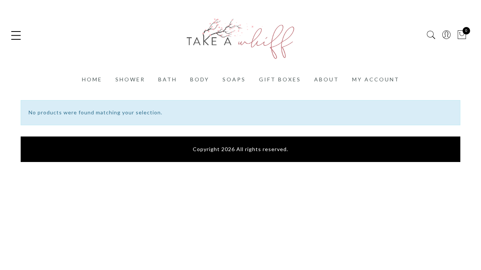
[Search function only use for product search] (431, 35)
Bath (167, 79)
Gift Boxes (280, 79)
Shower (130, 79)
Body (199, 79)
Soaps (234, 79)
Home (92, 79)
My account (375, 79)
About (326, 79)
